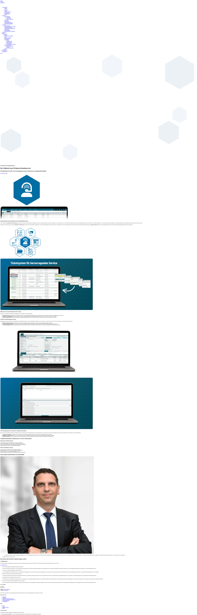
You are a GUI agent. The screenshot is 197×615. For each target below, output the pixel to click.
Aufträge (6, 8)
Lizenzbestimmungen (5, 600)
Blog (5, 36)
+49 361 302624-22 (6, 589)
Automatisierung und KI (8, 23)
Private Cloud (9, 18)
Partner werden (9, 43)
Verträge (6, 14)
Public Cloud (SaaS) (10, 19)
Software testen (4, 50)
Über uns (8, 40)
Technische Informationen (9, 22)
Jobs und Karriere (9, 41)
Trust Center (7, 20)
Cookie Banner (4, 601)
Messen (6, 48)
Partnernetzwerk (9, 42)
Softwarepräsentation (10, 47)
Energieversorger (7, 25)
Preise (3, 33)
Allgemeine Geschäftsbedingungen (8, 598)
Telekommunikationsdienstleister (10, 28)
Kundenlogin (4, 51)
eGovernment (7, 29)
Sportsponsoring (7, 38)
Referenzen (4, 32)
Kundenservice (7, 12)
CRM (5, 9)
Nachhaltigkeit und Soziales (11, 44)
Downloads (4, 49)
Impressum (4, 596)
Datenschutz (4, 597)
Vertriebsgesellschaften (8, 27)
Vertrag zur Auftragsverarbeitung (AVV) (9, 599)
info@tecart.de (5, 590)
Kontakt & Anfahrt (5, 607)
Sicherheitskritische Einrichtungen (10, 26)
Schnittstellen (7, 21)
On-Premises (9, 17)
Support (3, 606)
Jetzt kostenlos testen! (3, 173)
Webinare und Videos (8, 37)
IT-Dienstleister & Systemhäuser (10, 31)
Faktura (6, 10)
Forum (3, 608)
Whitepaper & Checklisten (9, 35)
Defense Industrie (7, 30)
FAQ (3, 605)
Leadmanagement (7, 13)
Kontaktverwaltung (8, 11)
